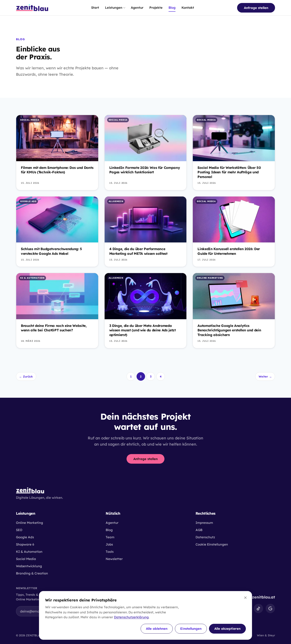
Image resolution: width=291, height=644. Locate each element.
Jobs (109, 544)
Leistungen (113, 8)
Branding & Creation (32, 573)
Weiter (265, 376)
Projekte (156, 8)
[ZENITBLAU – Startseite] (32, 7)
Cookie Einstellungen (212, 544)
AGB (199, 530)
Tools (110, 552)
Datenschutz (205, 537)
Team (110, 537)
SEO (19, 530)
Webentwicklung (29, 566)
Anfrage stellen (256, 8)
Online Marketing (29, 523)
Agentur (137, 8)
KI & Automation (29, 552)
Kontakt (188, 8)
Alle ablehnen (156, 629)
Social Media (26, 559)
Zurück (26, 376)
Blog (172, 8)
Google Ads (25, 537)
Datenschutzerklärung (131, 617)
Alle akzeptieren (227, 629)
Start (95, 8)
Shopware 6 (25, 544)
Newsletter (114, 559)
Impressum (204, 523)
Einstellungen (191, 629)
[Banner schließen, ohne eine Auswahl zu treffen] (245, 597)
